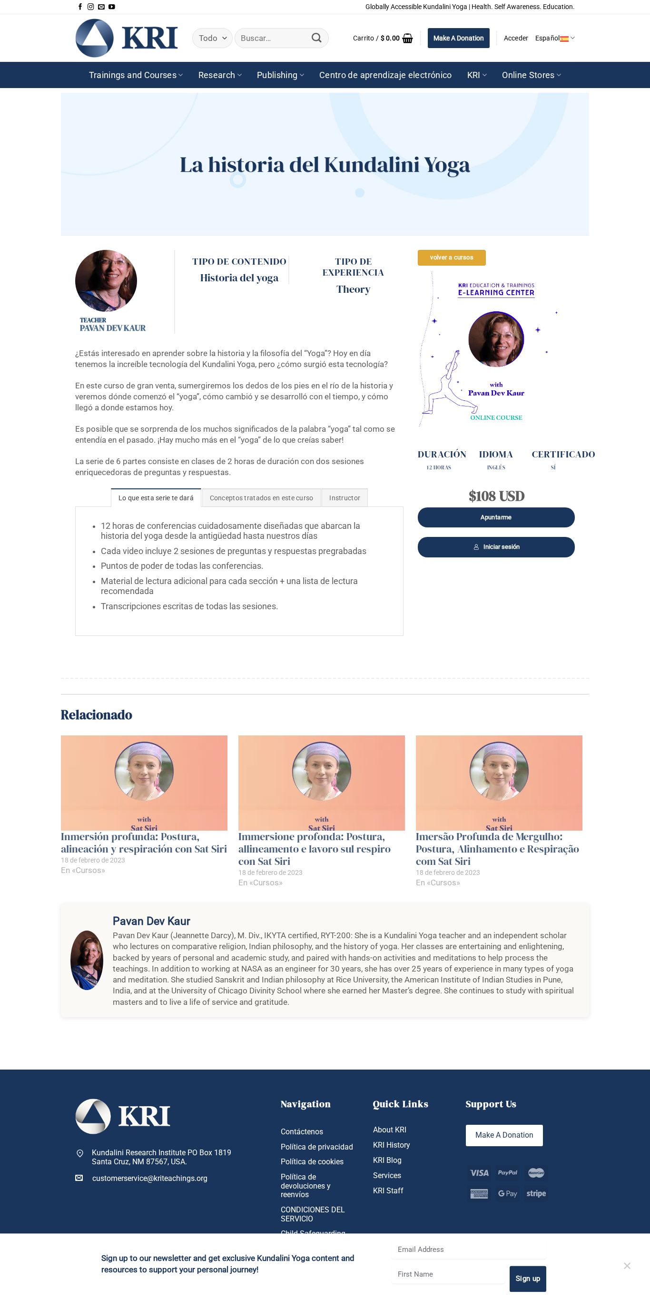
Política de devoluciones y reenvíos (306, 1186)
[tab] (156, 497)
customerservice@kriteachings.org (149, 1178)
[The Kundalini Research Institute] (126, 38)
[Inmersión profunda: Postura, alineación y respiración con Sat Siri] (145, 783)
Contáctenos (302, 1132)
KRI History (391, 1145)
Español (547, 38)
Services (387, 1175)
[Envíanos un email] (101, 7)
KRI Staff (388, 1191)
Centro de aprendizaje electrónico (385, 75)
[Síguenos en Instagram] (91, 7)
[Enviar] (316, 38)
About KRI (389, 1130)
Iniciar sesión (501, 546)
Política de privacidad (317, 1147)
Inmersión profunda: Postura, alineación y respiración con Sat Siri (144, 843)
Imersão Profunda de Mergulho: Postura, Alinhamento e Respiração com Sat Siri (497, 849)
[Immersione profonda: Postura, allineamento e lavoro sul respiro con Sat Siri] (322, 783)
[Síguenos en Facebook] (80, 7)
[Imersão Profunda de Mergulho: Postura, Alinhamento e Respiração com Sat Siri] (500, 783)
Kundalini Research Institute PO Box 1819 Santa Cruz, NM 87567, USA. (161, 1157)
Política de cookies (312, 1162)
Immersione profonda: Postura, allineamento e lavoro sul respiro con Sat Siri (314, 849)
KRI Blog (387, 1160)
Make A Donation (458, 38)
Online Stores (528, 75)
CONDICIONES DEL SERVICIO (313, 1214)
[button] (383, 38)
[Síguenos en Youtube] (111, 7)
